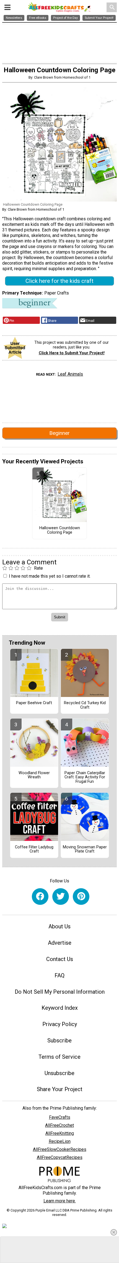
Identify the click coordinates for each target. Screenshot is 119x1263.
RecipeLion (60, 1141)
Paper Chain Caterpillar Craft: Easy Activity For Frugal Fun (84, 777)
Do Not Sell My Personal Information (60, 991)
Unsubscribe (59, 1073)
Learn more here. (59, 1200)
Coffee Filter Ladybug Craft (34, 849)
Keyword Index (60, 1007)
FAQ (59, 975)
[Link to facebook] (40, 896)
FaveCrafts (59, 1117)
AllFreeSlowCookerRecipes (59, 1149)
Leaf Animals (70, 374)
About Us (59, 926)
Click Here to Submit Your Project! (72, 353)
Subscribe (59, 1040)
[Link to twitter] (60, 896)
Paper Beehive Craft (34, 703)
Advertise (59, 942)
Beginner (59, 433)
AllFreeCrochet (59, 1125)
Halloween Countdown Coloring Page (59, 530)
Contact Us (59, 959)
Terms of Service (59, 1056)
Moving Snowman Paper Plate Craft (85, 849)
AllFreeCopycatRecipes (59, 1157)
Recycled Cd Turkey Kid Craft (85, 705)
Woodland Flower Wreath (34, 775)
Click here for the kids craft (59, 281)
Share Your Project (59, 1089)
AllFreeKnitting (59, 1133)
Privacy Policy (59, 1024)
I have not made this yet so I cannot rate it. (49, 576)
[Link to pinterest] (81, 896)
